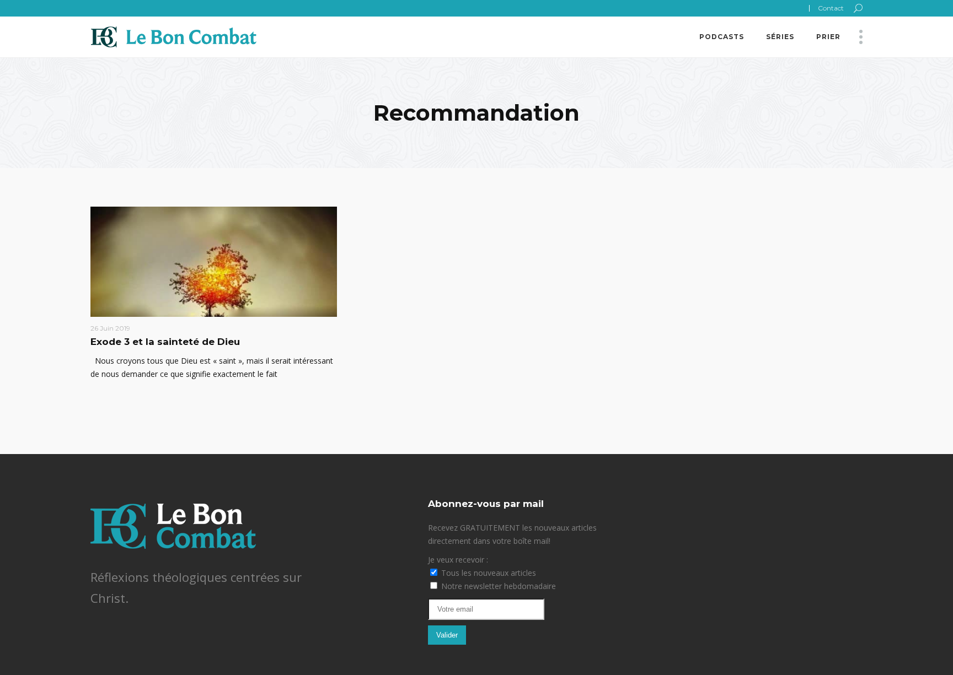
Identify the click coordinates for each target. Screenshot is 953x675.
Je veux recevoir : (458, 559)
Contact (831, 8)
